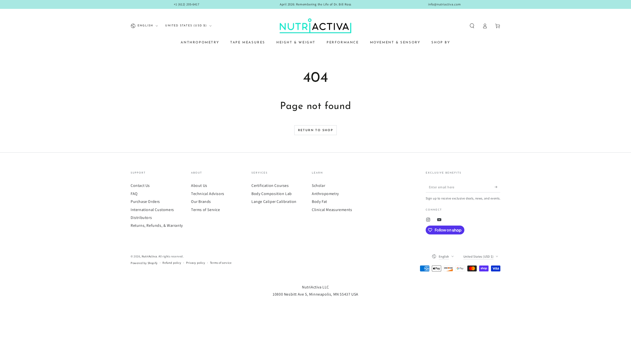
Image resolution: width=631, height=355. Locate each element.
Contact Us (140, 185)
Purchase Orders (145, 201)
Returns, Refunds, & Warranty (157, 225)
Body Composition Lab (271, 193)
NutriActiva (149, 256)
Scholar (318, 185)
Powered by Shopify (144, 263)
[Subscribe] (497, 186)
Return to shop (315, 130)
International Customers (152, 209)
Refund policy (171, 263)
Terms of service (221, 263)
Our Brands (201, 201)
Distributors (141, 217)
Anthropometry (325, 193)
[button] (472, 25)
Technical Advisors (207, 193)
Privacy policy (195, 263)
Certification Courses (270, 185)
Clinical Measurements (332, 209)
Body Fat (319, 201)
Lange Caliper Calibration (274, 201)
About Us (199, 185)
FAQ (134, 193)
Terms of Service (205, 209)
